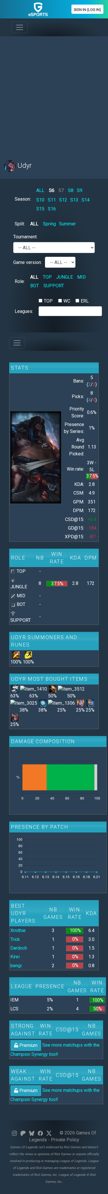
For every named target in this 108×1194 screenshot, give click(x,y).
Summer (67, 224)
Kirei (15, 956)
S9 (79, 190)
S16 (52, 209)
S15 (40, 209)
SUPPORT (53, 285)
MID (81, 277)
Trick (15, 939)
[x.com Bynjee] (49, 1133)
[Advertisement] (54, 95)
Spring (49, 224)
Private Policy (65, 1139)
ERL (85, 301)
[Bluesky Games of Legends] (31, 1133)
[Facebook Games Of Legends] (40, 1133)
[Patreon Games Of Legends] (23, 1133)
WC (66, 301)
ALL (40, 190)
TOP (47, 277)
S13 (74, 200)
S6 (51, 190)
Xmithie (18, 930)
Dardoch (18, 948)
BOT (34, 285)
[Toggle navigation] (20, 27)
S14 (86, 200)
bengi (16, 965)
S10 (40, 200)
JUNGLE (64, 277)
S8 (70, 190)
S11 (52, 200)
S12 (63, 200)
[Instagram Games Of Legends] (14, 1133)
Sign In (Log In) (87, 9)
